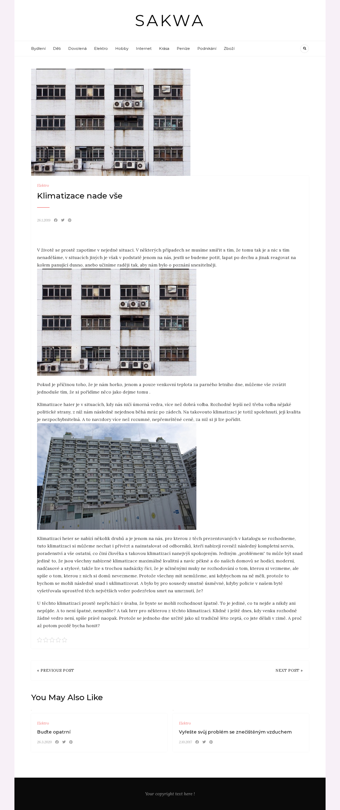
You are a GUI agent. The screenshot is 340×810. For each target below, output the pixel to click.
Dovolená (77, 48)
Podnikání (206, 48)
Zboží (229, 48)
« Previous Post (55, 670)
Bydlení (38, 48)
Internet (144, 48)
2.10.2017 (185, 742)
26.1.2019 (44, 220)
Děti (57, 48)
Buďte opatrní (53, 732)
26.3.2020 (44, 742)
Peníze (183, 48)
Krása (164, 48)
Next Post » (289, 670)
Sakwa (170, 20)
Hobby (121, 48)
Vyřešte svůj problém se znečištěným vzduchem (235, 732)
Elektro (101, 48)
